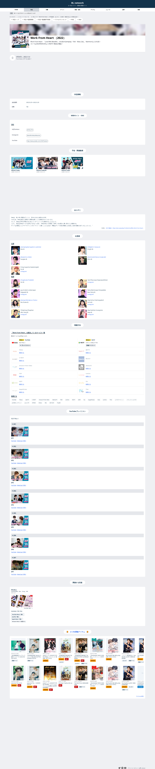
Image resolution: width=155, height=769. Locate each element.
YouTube (14, 400)
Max (21, 611)
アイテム (93, 9)
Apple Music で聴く (17, 619)
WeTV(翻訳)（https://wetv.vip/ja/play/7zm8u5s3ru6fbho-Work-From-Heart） (125, 228)
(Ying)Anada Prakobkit (27, 280)
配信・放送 (77, 9)
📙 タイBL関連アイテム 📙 (77, 632)
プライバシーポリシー (133, 768)
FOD (61, 400)
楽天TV (27, 400)
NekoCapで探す (21, 441)
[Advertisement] (77, 76)
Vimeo (40, 403)
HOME (16, 9)
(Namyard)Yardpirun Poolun (29, 300)
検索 (139, 9)
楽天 (19, 685)
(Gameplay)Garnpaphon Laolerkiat (31, 247)
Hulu (99, 400)
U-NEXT (34, 400)
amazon (14, 685)
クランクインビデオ (131, 400)
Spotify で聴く (15, 617)
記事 (123, 9)
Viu (84, 400)
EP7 (14, 558)
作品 (31, 9)
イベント (62, 9)
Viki (46, 403)
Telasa (21, 400)
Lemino (67, 400)
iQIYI (79, 400)
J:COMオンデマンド (17, 403)
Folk (18, 611)
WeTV (73, 400)
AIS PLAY (52, 403)
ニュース (108, 9)
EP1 (14, 424)
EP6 (14, 535)
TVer (111, 400)
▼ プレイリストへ (25, 345)
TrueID (58, 403)
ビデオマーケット (119, 400)
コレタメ (61, 662)
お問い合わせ (142, 768)
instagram (24, 271)
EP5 (14, 513)
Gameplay (14, 611)
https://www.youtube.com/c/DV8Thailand (37, 141)
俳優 (47, 9)
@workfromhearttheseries (33, 135)
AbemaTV (54, 400)
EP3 (14, 469)
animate (140, 687)
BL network (77, 2)
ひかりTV (27, 403)
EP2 (14, 446)
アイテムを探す (140, 696)
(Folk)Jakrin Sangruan (94, 247)
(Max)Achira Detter (26, 257)
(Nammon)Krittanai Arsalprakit (97, 257)
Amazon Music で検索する (18, 621)
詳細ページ (14, 660)
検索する (21, 353)
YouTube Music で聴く (17, 614)
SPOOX (34, 403)
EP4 (14, 491)
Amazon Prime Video (44, 400)
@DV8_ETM (30, 130)
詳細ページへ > (90, 345)
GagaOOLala (91, 400)
